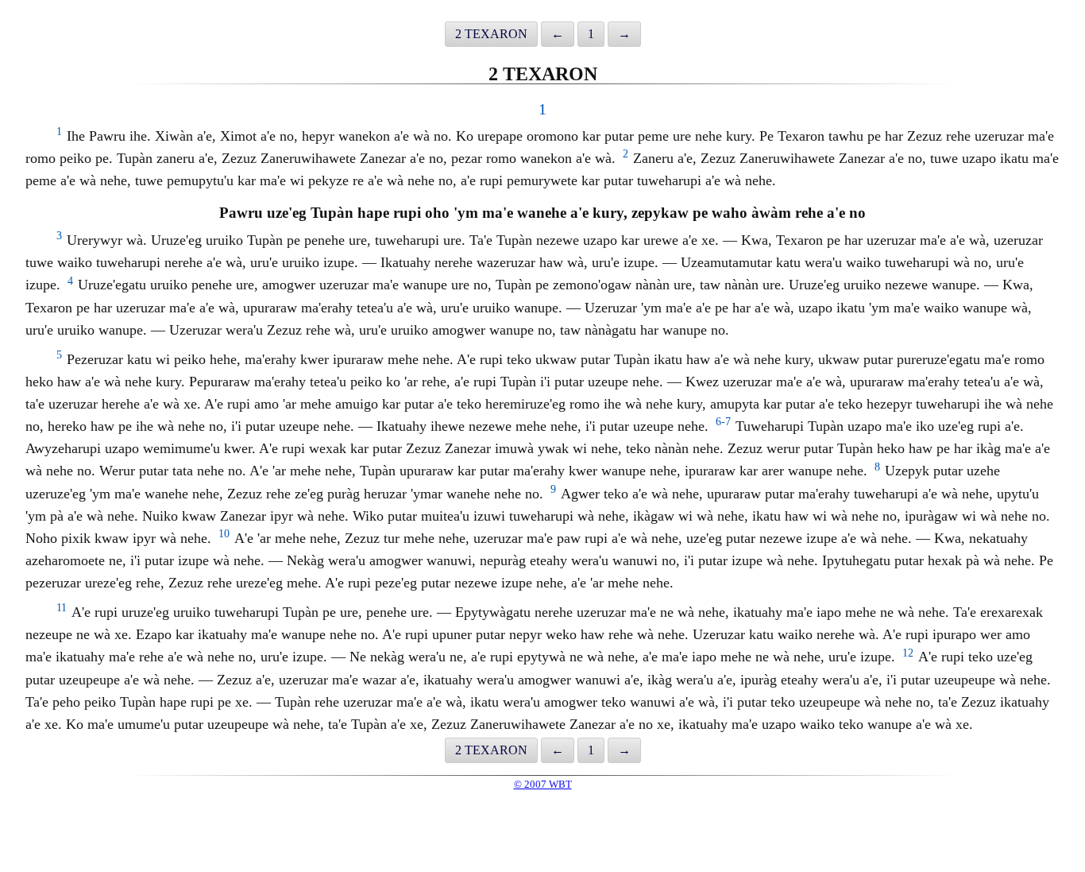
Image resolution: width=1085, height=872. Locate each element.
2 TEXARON (491, 34)
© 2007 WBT (543, 784)
